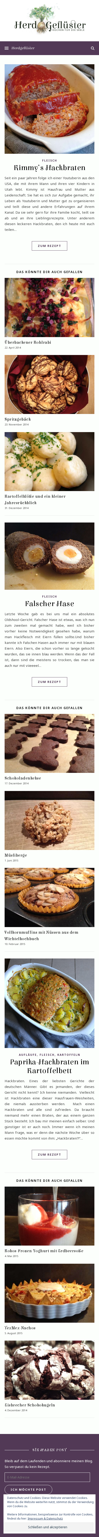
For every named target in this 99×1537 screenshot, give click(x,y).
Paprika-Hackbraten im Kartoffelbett (49, 1066)
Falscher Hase (49, 603)
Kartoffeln (68, 1055)
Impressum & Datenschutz (45, 1518)
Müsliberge (16, 855)
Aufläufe (28, 1055)
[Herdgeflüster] (49, 21)
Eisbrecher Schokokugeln (30, 1405)
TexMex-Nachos (20, 1328)
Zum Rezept (49, 246)
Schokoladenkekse (23, 778)
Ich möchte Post (28, 1489)
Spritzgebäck (18, 419)
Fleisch (49, 160)
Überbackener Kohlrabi (28, 342)
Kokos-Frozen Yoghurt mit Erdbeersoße (44, 1251)
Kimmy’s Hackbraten (50, 167)
